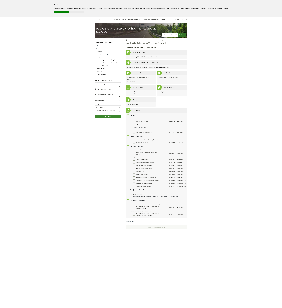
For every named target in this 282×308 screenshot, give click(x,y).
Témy (123, 19)
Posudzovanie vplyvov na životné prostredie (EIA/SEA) (126, 30)
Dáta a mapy (154, 19)
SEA (97, 48)
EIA (97, 45)
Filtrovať (108, 116)
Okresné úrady (100, 71)
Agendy (116, 19)
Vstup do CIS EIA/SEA (103, 57)
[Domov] (126, 40)
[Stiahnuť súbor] (185, 121)
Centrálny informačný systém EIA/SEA (107, 54)
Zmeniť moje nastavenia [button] (76, 12)
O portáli (162, 19)
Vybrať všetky (130, 221)
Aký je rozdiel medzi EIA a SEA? (105, 42)
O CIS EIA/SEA (101, 68)
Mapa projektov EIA (102, 66)
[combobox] (108, 91)
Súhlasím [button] (57, 12)
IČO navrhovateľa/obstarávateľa (104, 94)
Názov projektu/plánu (101, 84)
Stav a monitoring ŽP (134, 19)
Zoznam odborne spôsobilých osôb (107, 63)
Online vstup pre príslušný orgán (106, 60)
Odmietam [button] (65, 12)
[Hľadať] (119, 86)
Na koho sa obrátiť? (101, 74)
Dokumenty (146, 19)
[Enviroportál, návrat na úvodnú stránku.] (99, 19)
